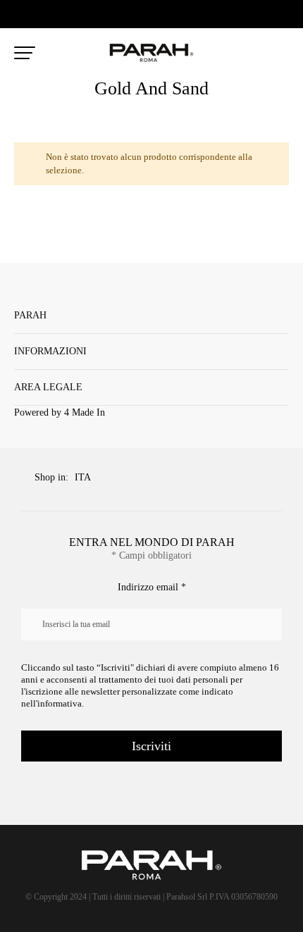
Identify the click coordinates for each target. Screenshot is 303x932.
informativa (59, 703)
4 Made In (84, 412)
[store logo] (151, 53)
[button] (87, 478)
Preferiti (252, 53)
